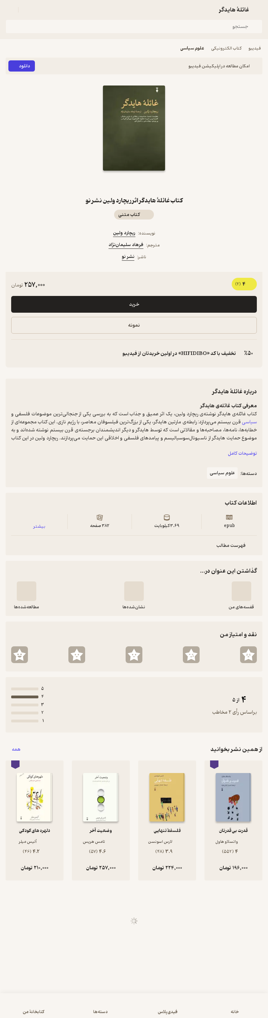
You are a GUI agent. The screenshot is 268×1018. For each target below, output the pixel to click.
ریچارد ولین (124, 233)
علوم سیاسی (192, 48)
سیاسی (249, 422)
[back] (258, 9)
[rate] (248, 654)
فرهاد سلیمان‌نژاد (126, 244)
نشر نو (128, 256)
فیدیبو (254, 48)
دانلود (24, 66)
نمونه (134, 325)
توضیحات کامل (242, 453)
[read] (26, 591)
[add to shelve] (241, 591)
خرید (134, 304)
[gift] (134, 183)
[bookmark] (151, 183)
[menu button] (9, 9)
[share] (117, 183)
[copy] (16, 353)
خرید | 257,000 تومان (134, 1009)
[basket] (26, 9)
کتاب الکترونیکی (226, 48)
